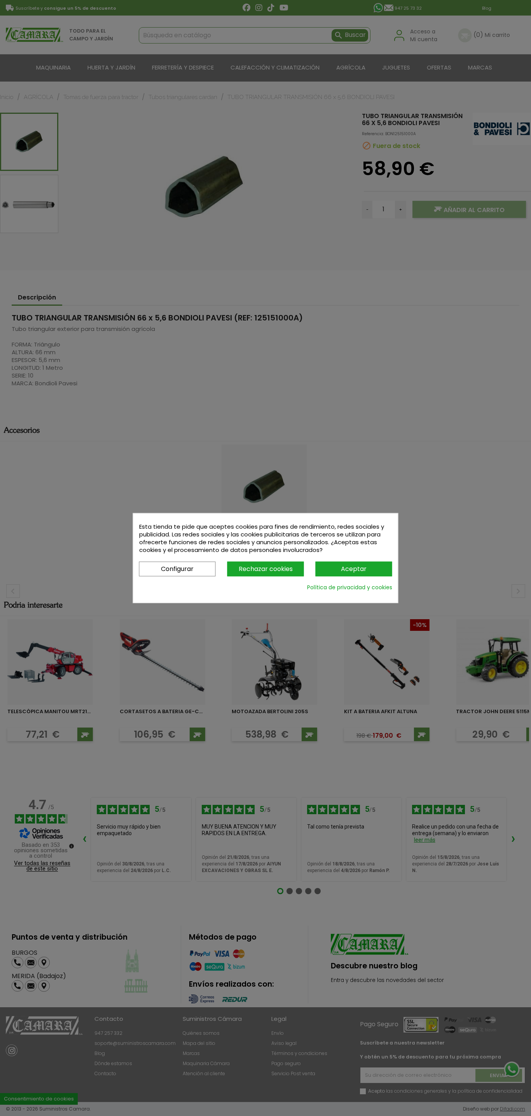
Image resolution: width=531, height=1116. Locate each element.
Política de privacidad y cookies (349, 587)
